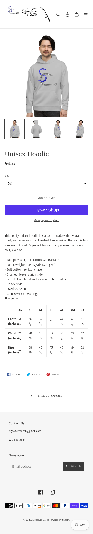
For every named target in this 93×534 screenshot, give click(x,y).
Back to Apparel (50, 396)
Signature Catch (40, 519)
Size (7, 175)
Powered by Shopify (60, 519)
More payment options (46, 220)
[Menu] (85, 14)
